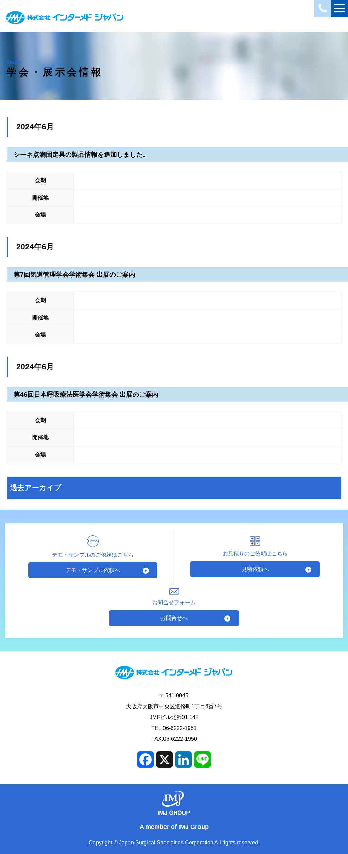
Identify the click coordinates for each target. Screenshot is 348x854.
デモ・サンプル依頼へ (93, 570)
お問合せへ (174, 618)
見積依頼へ (255, 569)
